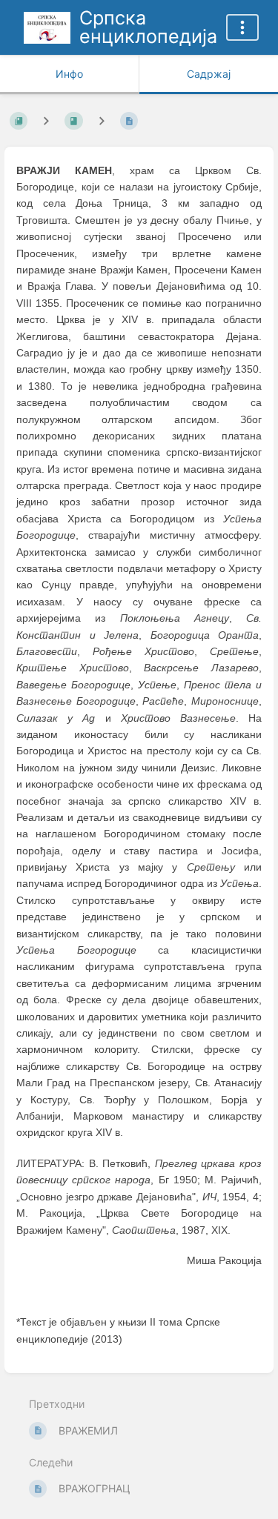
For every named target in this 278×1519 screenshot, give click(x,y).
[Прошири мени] (242, 27)
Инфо (69, 73)
